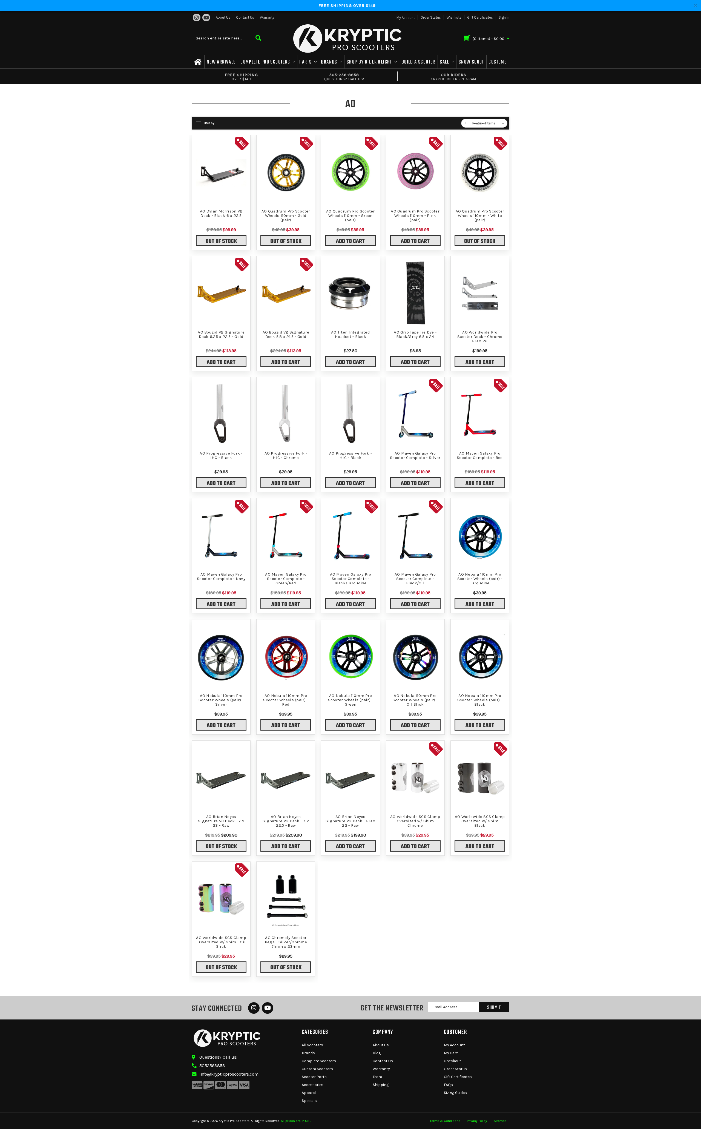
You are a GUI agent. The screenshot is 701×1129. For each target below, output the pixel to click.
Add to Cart (350, 241)
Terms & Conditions (445, 1121)
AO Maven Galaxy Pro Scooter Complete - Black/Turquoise (350, 578)
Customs (498, 62)
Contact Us (245, 17)
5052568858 (212, 1065)
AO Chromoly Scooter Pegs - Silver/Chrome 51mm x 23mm (286, 942)
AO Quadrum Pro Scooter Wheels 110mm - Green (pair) (350, 215)
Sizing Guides (455, 1092)
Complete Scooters (319, 1061)
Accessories (312, 1084)
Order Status (431, 17)
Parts (306, 62)
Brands (329, 62)
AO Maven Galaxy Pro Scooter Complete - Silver (415, 455)
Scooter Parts (314, 1077)
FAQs (448, 1084)
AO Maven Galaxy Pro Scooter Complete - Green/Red (285, 578)
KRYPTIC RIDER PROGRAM (453, 76)
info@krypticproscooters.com (228, 1074)
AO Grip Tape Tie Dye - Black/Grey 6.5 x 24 (415, 334)
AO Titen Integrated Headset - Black (350, 334)
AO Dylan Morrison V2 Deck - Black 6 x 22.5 (221, 213)
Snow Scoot (471, 62)
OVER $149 (241, 76)
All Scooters (312, 1045)
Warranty (267, 17)
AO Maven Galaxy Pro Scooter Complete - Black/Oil (415, 578)
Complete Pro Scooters (265, 62)
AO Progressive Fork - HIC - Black (350, 455)
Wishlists (454, 17)
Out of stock (221, 241)
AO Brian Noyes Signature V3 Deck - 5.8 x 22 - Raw (350, 821)
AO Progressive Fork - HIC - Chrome (286, 455)
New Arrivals (221, 62)
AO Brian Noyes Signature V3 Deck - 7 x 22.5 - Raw (286, 821)
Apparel (309, 1092)
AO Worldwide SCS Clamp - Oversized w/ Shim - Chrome (415, 821)
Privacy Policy (477, 1121)
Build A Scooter (418, 62)
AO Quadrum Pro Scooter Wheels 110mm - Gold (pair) (286, 215)
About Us (223, 17)
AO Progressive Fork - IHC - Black (221, 455)
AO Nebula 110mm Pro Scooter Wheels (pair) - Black (479, 700)
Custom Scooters (317, 1069)
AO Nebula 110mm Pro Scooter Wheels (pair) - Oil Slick (415, 700)
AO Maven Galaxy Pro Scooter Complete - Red (480, 455)
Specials (309, 1100)
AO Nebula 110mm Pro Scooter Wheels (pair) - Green (350, 700)
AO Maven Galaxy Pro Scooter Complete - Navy (221, 576)
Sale (445, 62)
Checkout (452, 1061)
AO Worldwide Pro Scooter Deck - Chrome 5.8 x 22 (479, 336)
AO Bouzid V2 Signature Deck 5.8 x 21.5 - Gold (286, 334)
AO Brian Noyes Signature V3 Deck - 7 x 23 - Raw (221, 821)
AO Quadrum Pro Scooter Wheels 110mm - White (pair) (480, 215)
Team (377, 1077)
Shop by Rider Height (370, 62)
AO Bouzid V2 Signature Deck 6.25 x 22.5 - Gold (221, 334)
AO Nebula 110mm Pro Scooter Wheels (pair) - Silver (221, 700)
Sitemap (500, 1121)
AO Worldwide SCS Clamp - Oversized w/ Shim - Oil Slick (221, 942)
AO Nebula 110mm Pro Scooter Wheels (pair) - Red (285, 700)
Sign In (504, 17)
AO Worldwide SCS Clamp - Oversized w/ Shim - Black (480, 821)
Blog (377, 1053)
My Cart (451, 1053)
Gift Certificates (480, 17)
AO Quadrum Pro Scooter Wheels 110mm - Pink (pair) (415, 215)
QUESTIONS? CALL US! (344, 76)
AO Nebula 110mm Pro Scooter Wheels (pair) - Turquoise (479, 578)
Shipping (381, 1084)
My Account (454, 1045)
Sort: (468, 123)
